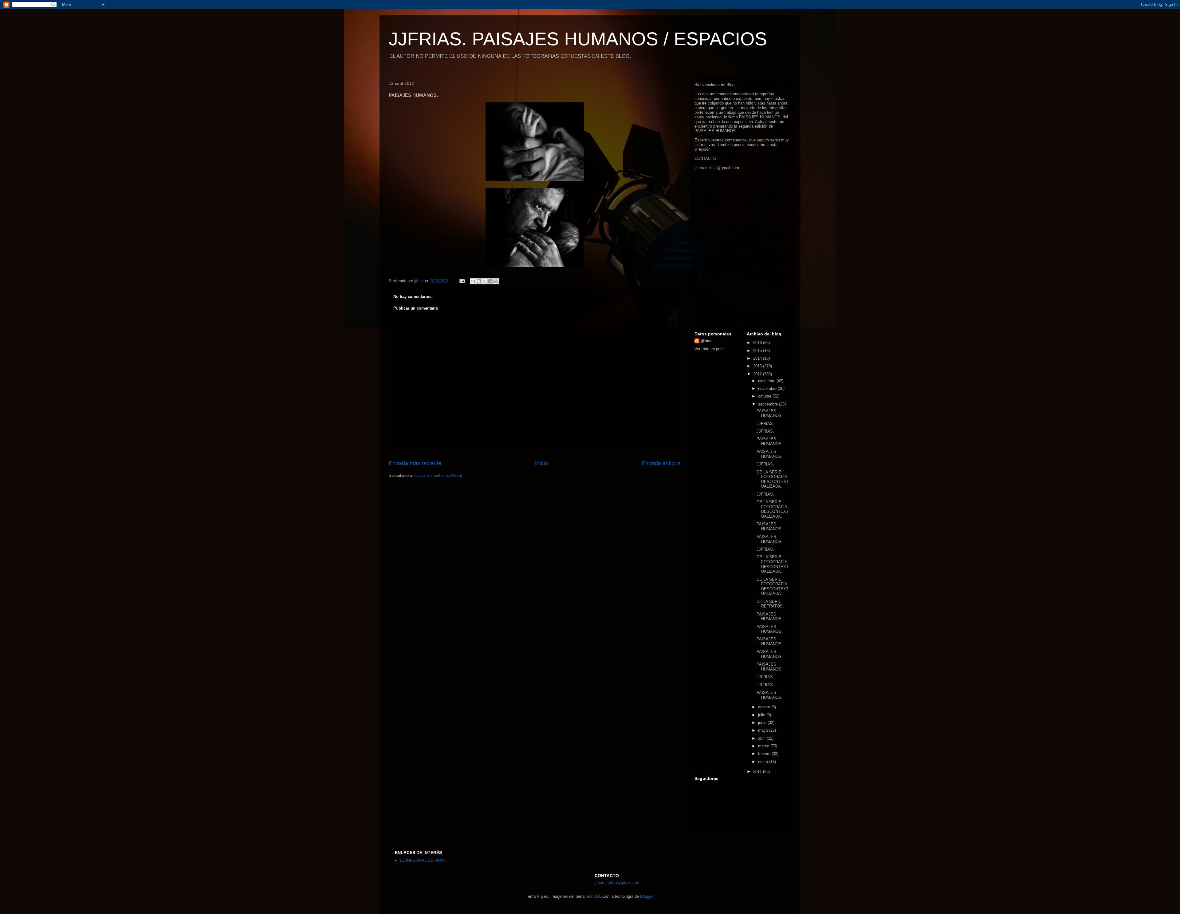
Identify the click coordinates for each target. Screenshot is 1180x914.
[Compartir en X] (485, 281)
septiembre (768, 404)
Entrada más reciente (415, 463)
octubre (765, 396)
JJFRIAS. (765, 423)
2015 (758, 350)
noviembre (768, 388)
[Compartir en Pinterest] (496, 281)
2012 (758, 374)
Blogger (646, 896)
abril (762, 738)
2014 (758, 358)
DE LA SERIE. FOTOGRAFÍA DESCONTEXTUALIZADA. (773, 586)
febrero (765, 753)
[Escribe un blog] (479, 281)
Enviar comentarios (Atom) (438, 475)
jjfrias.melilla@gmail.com (716, 167)
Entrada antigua (661, 463)
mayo (763, 730)
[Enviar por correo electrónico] (473, 281)
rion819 (593, 896)
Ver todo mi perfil (709, 348)
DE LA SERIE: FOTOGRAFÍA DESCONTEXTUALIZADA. (773, 479)
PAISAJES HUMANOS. (770, 413)
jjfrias (706, 340)
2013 (758, 366)
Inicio (541, 463)
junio (763, 722)
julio (762, 715)
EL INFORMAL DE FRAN (422, 860)
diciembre (767, 380)
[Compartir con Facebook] (490, 281)
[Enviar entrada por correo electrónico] (461, 281)
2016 (758, 342)
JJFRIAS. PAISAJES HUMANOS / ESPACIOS (578, 39)
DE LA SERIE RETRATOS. (770, 604)
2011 (758, 771)
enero (763, 761)
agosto (764, 707)
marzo (764, 746)
